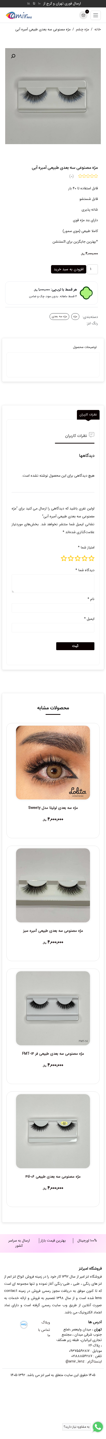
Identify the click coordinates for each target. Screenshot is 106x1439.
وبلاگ (45, 1322)
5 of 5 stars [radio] (64, 558)
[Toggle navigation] (95, 15)
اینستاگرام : (84, 1361)
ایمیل (89, 619)
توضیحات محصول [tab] (85, 347)
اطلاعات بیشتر (53, 820)
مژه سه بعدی (59, 316)
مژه (75, 316)
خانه (97, 29)
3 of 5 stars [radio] (78, 558)
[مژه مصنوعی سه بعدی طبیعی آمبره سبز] (53, 885)
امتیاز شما (86, 547)
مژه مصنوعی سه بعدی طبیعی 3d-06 (53, 1177)
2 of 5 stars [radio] (85, 558)
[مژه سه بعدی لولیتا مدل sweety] (53, 762)
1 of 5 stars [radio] (91, 558)
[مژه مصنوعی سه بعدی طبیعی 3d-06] (53, 1131)
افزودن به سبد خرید (69, 269)
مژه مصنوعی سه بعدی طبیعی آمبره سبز (53, 931)
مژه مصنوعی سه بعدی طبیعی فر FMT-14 (53, 1054)
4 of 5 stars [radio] (71, 558)
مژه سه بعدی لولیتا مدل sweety (53, 808)
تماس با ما (44, 1332)
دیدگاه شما (84, 570)
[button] (13, 56)
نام (91, 599)
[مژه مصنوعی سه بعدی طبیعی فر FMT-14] (53, 1008)
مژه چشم (82, 29)
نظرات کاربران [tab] (88, 414)
